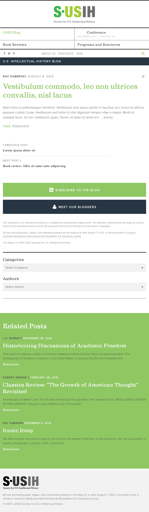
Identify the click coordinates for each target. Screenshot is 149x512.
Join (79, 53)
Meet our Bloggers (76, 207)
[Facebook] (4, 53)
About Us (49, 53)
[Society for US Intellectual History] (74, 14)
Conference (96, 34)
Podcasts (66, 53)
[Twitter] (9, 53)
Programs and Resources (99, 44)
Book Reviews (15, 44)
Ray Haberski (14, 76)
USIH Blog (12, 32)
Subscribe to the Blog (77, 190)
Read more (11, 364)
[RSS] (14, 53)
